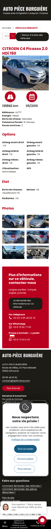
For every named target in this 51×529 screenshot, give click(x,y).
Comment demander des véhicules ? (22, 485)
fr (16, 514)
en (10, 514)
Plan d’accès (13, 388)
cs (22, 514)
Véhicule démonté (26, 28)
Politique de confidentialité (25, 439)
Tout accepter (25, 448)
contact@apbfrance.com (16, 380)
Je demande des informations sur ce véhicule (23, 304)
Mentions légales (11, 501)
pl (4, 514)
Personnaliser (25, 458)
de (39, 514)
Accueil (6, 28)
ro (33, 514)
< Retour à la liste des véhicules (31, 36)
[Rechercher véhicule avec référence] (13, 36)
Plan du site (8, 497)
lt (27, 514)
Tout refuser (24, 468)
